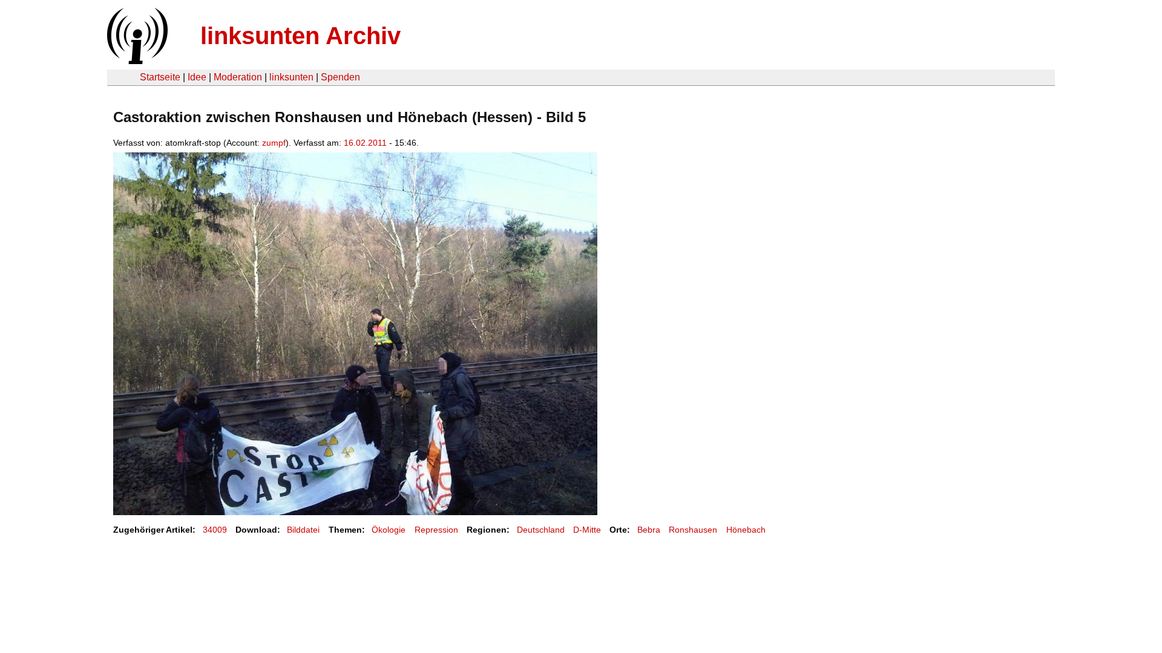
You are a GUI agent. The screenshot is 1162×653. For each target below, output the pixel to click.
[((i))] (136, 61)
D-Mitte (587, 529)
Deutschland (541, 529)
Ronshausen (693, 529)
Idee (197, 77)
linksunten (291, 77)
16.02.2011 (365, 143)
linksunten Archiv (300, 35)
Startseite (160, 77)
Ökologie (388, 529)
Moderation (238, 77)
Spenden (340, 77)
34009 (215, 529)
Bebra (648, 529)
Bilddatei (303, 529)
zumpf (274, 143)
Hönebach (746, 529)
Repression (436, 529)
